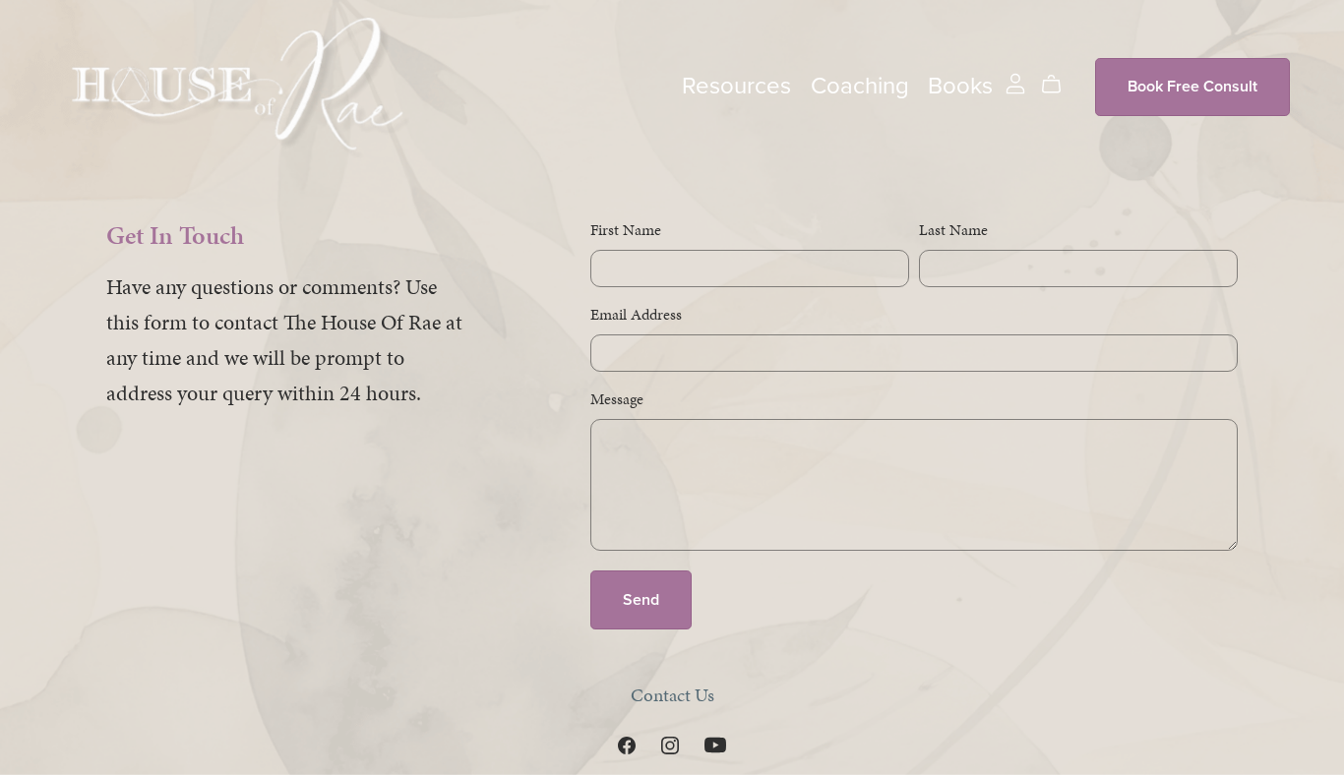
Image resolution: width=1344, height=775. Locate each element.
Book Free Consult (1192, 86)
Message (616, 399)
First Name (625, 229)
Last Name (953, 229)
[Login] (1015, 82)
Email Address (636, 314)
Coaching (860, 86)
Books (960, 86)
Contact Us (672, 695)
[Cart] (1059, 84)
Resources (736, 86)
